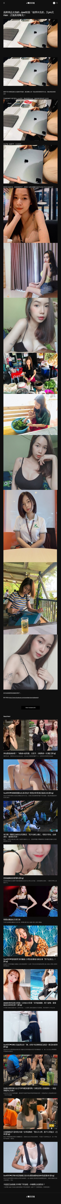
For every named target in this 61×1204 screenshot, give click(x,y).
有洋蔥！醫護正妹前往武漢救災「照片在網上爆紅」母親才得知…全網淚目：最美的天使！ (29, 835)
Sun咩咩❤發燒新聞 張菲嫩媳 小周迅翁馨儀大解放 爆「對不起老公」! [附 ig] (29, 960)
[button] (4, 3)
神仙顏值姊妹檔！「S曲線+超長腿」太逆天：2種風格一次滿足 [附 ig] (29, 753)
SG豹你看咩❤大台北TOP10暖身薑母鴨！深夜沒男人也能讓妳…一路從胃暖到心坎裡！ (29, 1089)
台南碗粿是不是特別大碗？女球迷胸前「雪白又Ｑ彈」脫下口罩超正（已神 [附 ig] (30, 1133)
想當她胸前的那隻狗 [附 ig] (13, 878)
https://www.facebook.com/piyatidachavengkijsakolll (23, 697)
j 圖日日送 (30, 3)
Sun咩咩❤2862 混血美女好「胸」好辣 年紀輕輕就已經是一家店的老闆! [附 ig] (30, 1046)
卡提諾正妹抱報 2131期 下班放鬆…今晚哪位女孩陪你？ (24, 1184)
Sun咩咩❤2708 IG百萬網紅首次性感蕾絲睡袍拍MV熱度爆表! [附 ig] (28, 1175)
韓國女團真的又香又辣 (11, 919)
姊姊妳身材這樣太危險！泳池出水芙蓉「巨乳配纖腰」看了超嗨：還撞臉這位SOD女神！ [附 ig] (29, 1004)
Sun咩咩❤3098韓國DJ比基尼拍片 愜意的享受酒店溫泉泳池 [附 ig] (28, 793)
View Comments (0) (30, 707)
